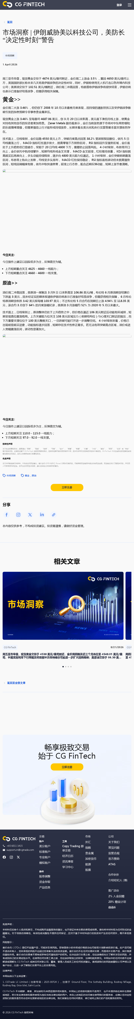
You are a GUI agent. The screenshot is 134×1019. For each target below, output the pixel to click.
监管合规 (113, 853)
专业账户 (44, 857)
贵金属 (89, 853)
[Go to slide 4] (71, 666)
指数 (88, 847)
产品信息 (44, 887)
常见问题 (113, 847)
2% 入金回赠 (116, 896)
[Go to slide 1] (63, 666)
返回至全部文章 (16, 683)
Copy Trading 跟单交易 (73, 848)
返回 (9, 22)
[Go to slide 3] (68, 666)
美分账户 (44, 846)
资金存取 (44, 882)
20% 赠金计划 (117, 902)
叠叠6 (112, 907)
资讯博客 (67, 861)
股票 (88, 870)
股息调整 (44, 876)
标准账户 (44, 852)
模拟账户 (44, 863)
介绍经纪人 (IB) (118, 880)
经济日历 (67, 856)
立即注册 (67, 487)
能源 (88, 864)
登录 (119, 5)
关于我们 (113, 842)
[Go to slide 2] (65, 666)
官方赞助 (113, 859)
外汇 (88, 842)
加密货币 (90, 859)
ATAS (112, 864)
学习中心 (67, 867)
